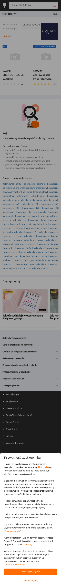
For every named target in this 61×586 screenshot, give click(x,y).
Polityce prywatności (14, 565)
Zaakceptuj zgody (31, 572)
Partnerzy (27, 545)
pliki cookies (43, 467)
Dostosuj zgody (12, 531)
